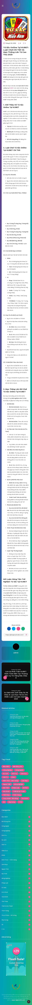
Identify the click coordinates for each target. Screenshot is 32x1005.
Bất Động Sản (17, 766)
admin (16, 653)
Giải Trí (5, 777)
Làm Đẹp (25, 780)
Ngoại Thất (6, 784)
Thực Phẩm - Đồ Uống (10, 798)
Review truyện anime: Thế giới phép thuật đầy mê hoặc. (20, 725)
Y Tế (20, 802)
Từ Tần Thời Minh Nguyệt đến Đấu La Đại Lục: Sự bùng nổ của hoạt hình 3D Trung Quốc (19, 743)
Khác (13, 777)
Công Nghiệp (7, 770)
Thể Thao (6, 795)
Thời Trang (17, 795)
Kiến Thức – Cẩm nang (9, 860)
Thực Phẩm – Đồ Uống (9, 915)
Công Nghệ (19, 770)
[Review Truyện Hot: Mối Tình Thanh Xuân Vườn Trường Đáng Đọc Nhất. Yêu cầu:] (5, 733)
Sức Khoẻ (6, 791)
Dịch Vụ (14, 773)
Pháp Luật (15, 788)
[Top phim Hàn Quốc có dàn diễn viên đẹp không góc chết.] (5, 717)
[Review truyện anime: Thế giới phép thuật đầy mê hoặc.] (5, 725)
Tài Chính (25, 798)
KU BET (11, 88)
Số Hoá (25, 788)
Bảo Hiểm (6, 766)
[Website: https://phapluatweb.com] (16, 656)
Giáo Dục (24, 773)
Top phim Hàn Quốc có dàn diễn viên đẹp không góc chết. (19, 717)
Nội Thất (6, 788)
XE (4, 802)
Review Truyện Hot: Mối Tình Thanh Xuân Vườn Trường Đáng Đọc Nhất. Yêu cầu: (20, 734)
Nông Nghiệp (18, 784)
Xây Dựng (11, 802)
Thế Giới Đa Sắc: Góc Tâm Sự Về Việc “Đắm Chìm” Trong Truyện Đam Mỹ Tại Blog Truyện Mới (19, 751)
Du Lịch (5, 773)
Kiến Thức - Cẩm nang (10, 780)
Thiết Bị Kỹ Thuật (19, 791)
